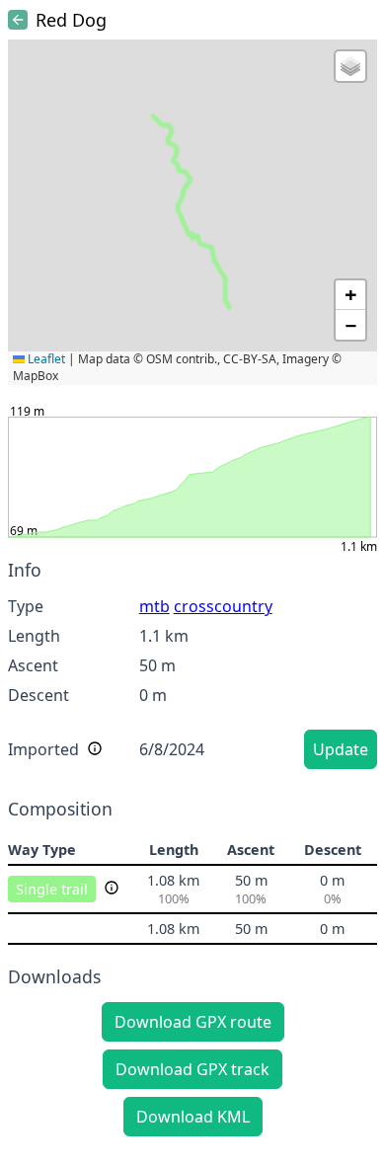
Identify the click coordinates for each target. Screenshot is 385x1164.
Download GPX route (193, 1022)
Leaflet (45, 358)
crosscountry (223, 606)
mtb (154, 606)
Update (340, 749)
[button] (350, 66)
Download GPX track (193, 1069)
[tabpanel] (192, 667)
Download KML (193, 1116)
